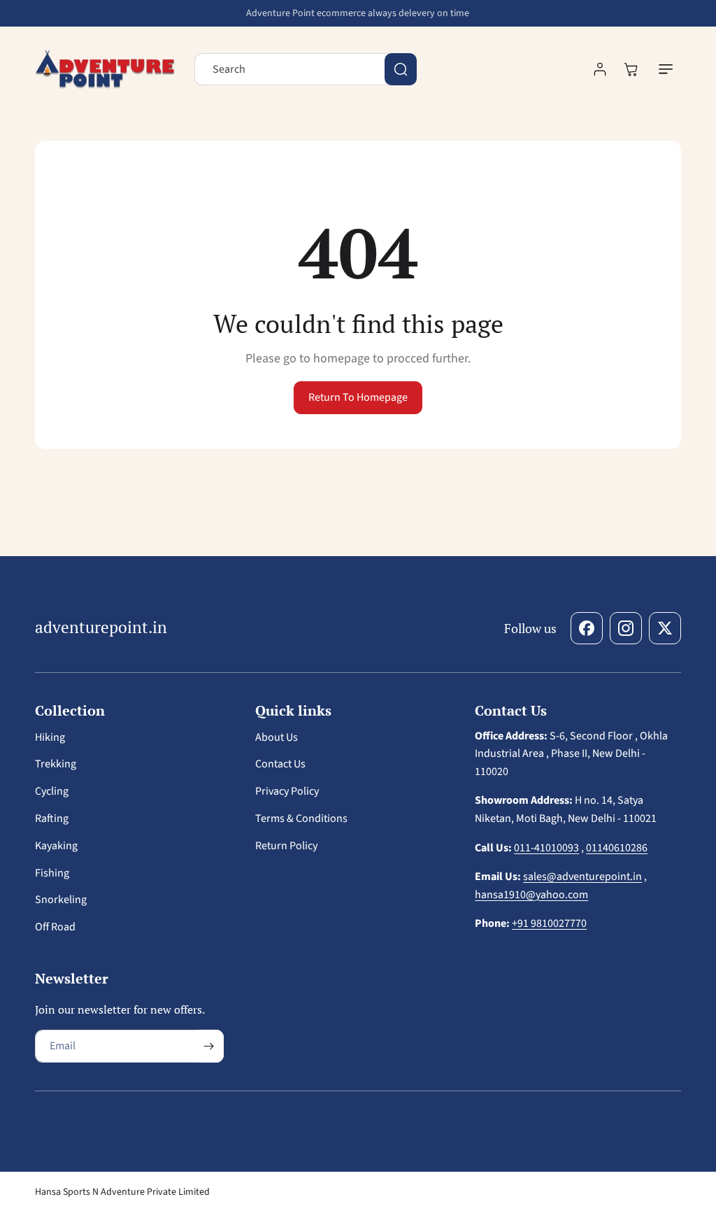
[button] (665, 69)
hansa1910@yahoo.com (531, 894)
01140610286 (616, 848)
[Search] (401, 69)
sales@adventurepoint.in (582, 876)
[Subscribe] (208, 1046)
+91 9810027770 (549, 923)
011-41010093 (546, 848)
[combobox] (305, 69)
